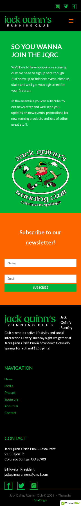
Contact (10, 413)
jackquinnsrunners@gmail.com (26, 474)
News (8, 379)
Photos (10, 393)
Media (8, 386)
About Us (11, 406)
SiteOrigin (40, 500)
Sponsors (11, 399)
